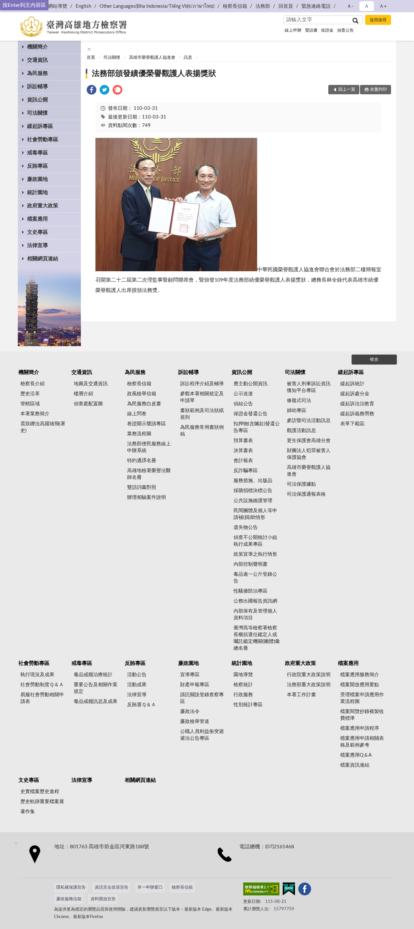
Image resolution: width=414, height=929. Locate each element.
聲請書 (311, 30)
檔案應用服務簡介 (359, 674)
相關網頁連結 (42, 258)
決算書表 (243, 450)
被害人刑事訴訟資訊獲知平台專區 (309, 387)
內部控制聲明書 (250, 564)
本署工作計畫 (301, 694)
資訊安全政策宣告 (111, 887)
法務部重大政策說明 (309, 684)
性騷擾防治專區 (250, 591)
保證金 (327, 30)
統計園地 (37, 192)
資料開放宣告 (103, 899)
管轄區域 (30, 403)
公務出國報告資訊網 (255, 601)
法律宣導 (37, 245)
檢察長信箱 (235, 6)
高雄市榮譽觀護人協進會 (152, 58)
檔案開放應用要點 (359, 684)
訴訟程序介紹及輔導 (202, 383)
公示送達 (243, 393)
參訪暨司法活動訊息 (309, 420)
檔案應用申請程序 (359, 728)
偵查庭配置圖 (88, 403)
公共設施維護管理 (253, 500)
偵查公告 (345, 30)
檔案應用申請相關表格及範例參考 (362, 742)
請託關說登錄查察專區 (202, 698)
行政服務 (243, 694)
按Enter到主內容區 (24, 5)
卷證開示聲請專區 (146, 423)
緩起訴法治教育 (357, 403)
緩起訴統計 (352, 383)
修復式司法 (299, 400)
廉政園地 (37, 179)
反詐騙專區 (246, 470)
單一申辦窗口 (150, 887)
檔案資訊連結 (354, 765)
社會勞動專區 (42, 139)
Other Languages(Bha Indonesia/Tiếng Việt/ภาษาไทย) (157, 6)
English (83, 6)
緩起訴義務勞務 (357, 413)
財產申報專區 (194, 684)
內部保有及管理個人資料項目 (255, 614)
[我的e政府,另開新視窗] (289, 890)
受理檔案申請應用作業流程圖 (362, 698)
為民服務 (37, 73)
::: (89, 49)
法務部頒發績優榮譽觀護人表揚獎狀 (154, 73)
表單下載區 (352, 423)
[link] (91, 91)
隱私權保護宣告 (71, 887)
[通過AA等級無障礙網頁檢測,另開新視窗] (261, 890)
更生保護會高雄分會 (309, 440)
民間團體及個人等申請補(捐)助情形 (255, 514)
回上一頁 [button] (346, 90)
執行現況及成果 (37, 674)
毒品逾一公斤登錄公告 (255, 577)
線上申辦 (293, 30)
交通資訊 (37, 60)
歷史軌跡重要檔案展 (42, 801)
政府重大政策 (42, 205)
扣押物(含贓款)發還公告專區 (257, 427)
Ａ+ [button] (383, 6)
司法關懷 (37, 113)
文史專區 (37, 232)
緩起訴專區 (40, 126)
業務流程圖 (139, 433)
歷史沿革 (30, 393)
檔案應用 (37, 219)
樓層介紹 (83, 393)
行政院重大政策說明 (309, 674)
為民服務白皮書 (144, 403)
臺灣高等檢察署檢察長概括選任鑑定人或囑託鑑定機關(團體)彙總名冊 (257, 638)
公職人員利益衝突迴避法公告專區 (202, 735)
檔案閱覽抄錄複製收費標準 (362, 715)
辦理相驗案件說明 (146, 497)
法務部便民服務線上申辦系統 (149, 447)
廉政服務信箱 (69, 899)
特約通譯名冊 (141, 460)
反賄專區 (37, 166)
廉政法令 (190, 711)
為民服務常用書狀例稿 (202, 431)
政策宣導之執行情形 (255, 554)
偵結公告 (243, 403)
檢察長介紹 (32, 383)
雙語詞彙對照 (141, 487)
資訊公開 (37, 99)
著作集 (27, 811)
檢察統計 (243, 684)
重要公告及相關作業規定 (95, 688)
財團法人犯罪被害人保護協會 (309, 454)
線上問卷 (137, 413)
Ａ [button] (366, 6)
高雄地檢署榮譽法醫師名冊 (149, 474)
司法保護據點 (301, 484)
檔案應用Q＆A (356, 755)
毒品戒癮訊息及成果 (95, 701)
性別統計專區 (248, 704)
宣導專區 (190, 674)
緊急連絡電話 (316, 6)
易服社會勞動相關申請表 (42, 698)
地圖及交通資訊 (91, 383)
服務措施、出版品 (253, 480)
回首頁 (285, 6)
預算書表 (243, 440)
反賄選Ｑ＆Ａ (141, 704)
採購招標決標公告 (253, 490)
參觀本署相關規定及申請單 (202, 397)
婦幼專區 (296, 410)
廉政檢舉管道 (194, 721)
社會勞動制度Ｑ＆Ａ (42, 684)
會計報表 (243, 460)
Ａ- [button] (350, 6)
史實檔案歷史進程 (39, 791)
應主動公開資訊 (250, 383)
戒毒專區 (37, 152)
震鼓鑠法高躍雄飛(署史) (42, 427)
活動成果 (137, 684)
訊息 (188, 58)
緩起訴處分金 (354, 393)
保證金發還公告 (250, 413)
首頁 (91, 58)
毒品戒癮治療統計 (93, 674)
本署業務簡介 (34, 413)
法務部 (263, 6)
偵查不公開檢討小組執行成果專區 (255, 541)
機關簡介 (37, 46)
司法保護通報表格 (306, 494)
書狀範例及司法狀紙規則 (202, 414)
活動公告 (137, 674)
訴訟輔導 (37, 86)
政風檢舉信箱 (141, 393)
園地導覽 (243, 674)
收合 (374, 359)
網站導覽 (57, 6)
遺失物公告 (246, 527)
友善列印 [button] (378, 90)
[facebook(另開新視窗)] (304, 890)
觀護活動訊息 (301, 430)
